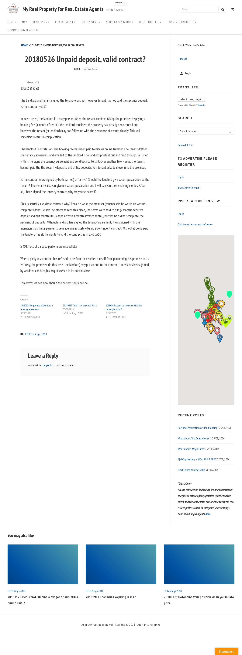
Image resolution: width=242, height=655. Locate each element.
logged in (47, 365)
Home (10, 22)
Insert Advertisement (189, 187)
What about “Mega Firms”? (192, 449)
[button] (204, 322)
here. (208, 514)
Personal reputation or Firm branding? (198, 428)
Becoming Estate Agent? (22, 30)
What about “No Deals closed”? (195, 438)
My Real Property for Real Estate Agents (62, 9)
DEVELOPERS (40, 22)
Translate (200, 105)
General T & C (185, 145)
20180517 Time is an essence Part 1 (80, 305)
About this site (149, 22)
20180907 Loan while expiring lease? (111, 597)
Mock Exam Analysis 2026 (191, 470)
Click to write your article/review (195, 224)
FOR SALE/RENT (64, 22)
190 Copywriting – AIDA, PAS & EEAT (197, 459)
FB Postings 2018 (36, 334)
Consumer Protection (182, 22)
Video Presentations (119, 22)
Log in (181, 177)
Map (24, 22)
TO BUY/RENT (90, 22)
